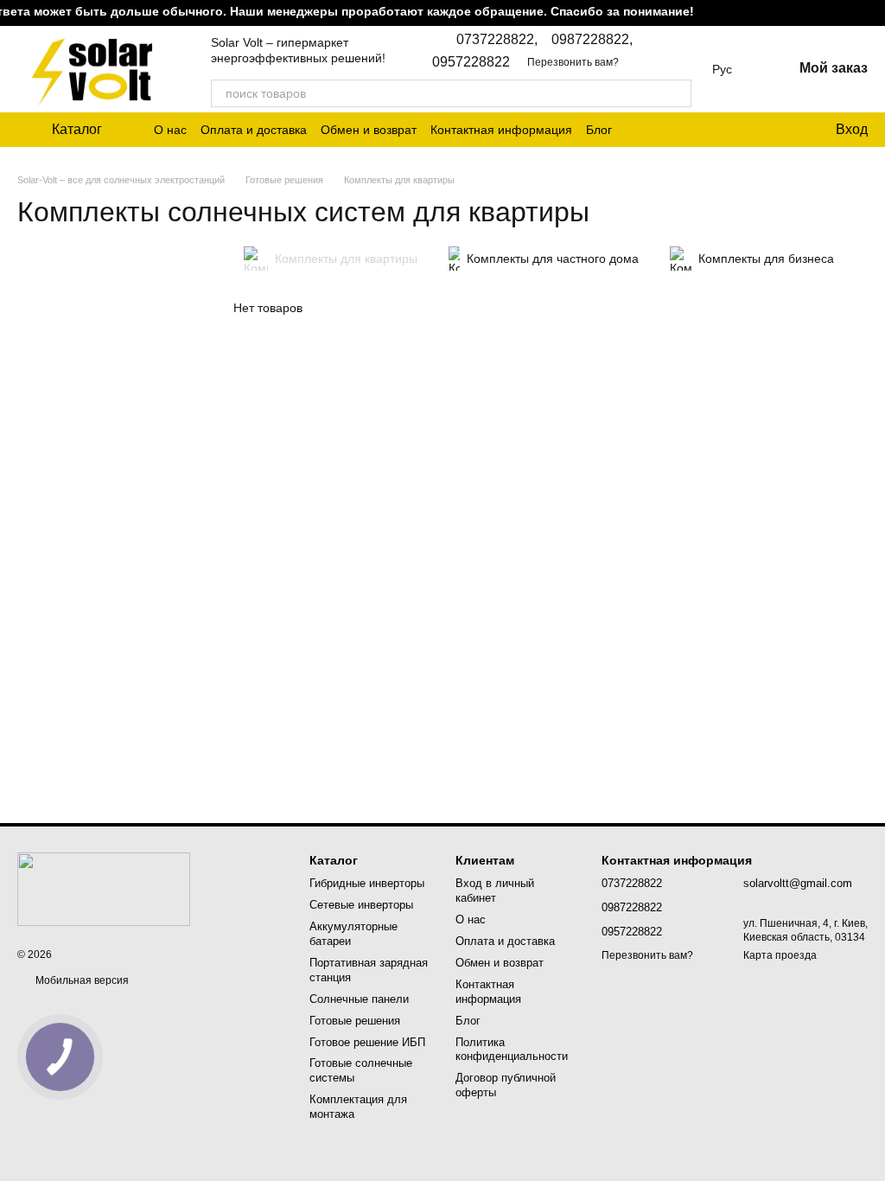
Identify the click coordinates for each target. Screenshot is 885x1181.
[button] (871, 13)
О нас (170, 130)
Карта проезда (780, 955)
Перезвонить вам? (573, 62)
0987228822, (592, 40)
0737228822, (497, 40)
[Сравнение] (751, 129)
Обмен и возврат (369, 130)
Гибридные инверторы (366, 883)
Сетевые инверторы (361, 904)
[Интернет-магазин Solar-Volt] (103, 889)
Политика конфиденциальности (511, 1049)
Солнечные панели (359, 999)
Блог (599, 130)
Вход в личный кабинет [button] (494, 890)
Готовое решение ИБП (367, 1042)
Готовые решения (354, 1020)
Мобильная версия (81, 980)
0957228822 (471, 62)
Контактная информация (501, 130)
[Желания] (785, 129)
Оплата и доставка (254, 130)
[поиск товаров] (677, 93)
